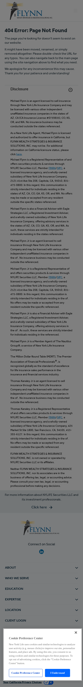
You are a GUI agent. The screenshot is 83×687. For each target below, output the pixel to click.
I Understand (57, 672)
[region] (42, 654)
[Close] (76, 632)
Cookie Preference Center (25, 672)
